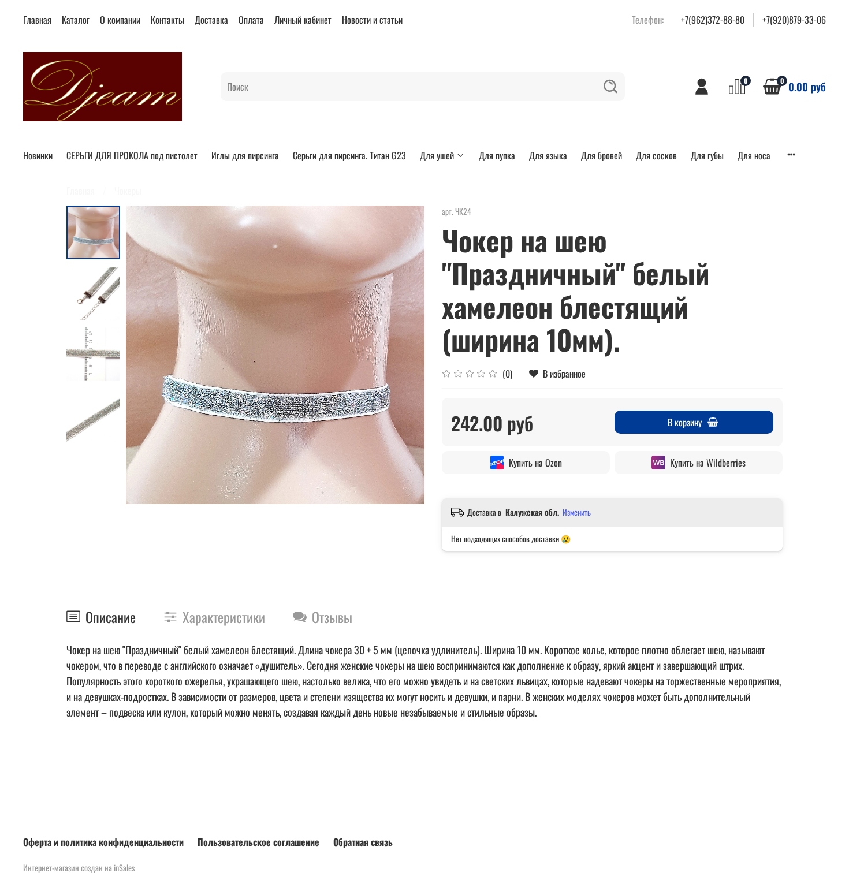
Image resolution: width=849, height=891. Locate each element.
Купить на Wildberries (708, 462)
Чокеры (128, 190)
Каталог (76, 20)
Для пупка (497, 155)
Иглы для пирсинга (245, 155)
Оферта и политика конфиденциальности (103, 842)
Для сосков (656, 155)
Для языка (548, 155)
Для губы (707, 155)
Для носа (754, 155)
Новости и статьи (372, 20)
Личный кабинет (303, 20)
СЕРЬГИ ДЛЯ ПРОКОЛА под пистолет (132, 155)
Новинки (38, 155)
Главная (37, 20)
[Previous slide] (149, 355)
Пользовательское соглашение (258, 842)
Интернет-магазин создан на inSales (79, 868)
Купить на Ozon (535, 462)
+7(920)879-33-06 (794, 20)
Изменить (577, 512)
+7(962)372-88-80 (712, 20)
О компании (120, 20)
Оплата (251, 20)
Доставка (211, 20)
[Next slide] (401, 355)
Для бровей (601, 155)
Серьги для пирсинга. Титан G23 (349, 155)
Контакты (167, 20)
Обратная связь (363, 842)
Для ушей (437, 155)
